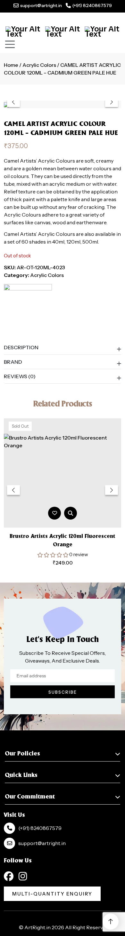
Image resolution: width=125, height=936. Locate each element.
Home (11, 65)
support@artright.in (41, 5)
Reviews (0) (20, 376)
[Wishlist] (102, 31)
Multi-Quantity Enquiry (52, 894)
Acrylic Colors (39, 65)
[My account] (63, 31)
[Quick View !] (70, 513)
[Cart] (23, 31)
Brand (13, 362)
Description (21, 347)
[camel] (28, 308)
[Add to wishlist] (54, 513)
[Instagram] (23, 876)
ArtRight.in (37, 927)
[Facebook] (8, 876)
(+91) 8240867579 (92, 5)
